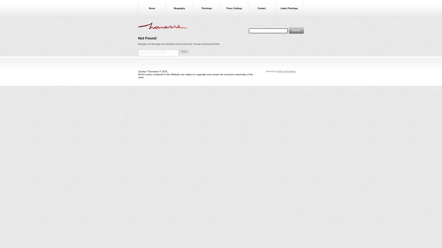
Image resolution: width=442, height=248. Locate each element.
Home (152, 8)
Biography (179, 8)
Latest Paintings (289, 8)
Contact (262, 8)
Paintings (207, 8)
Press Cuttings (234, 8)
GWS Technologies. (287, 71)
